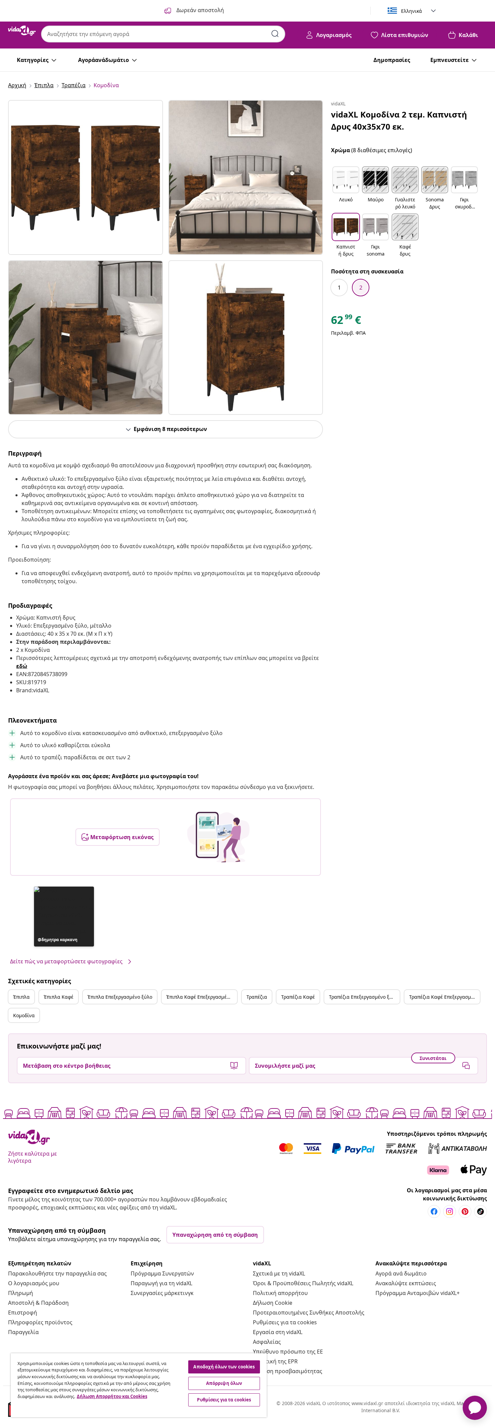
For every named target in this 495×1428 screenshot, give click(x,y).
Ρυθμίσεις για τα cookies (285, 1322)
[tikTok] (480, 1211)
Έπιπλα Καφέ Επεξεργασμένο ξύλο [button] (201, 997)
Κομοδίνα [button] (24, 1015)
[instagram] (449, 1211)
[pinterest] (465, 1211)
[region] (139, 1385)
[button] (64, 917)
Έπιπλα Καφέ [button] (58, 997)
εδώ (21, 666)
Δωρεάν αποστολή (199, 10)
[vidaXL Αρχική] (22, 31)
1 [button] (339, 287)
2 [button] (360, 287)
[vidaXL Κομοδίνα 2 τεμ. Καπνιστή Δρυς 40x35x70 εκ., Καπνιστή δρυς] (85, 177)
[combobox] (163, 34)
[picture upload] (218, 837)
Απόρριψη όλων (224, 1383)
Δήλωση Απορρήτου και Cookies (112, 1396)
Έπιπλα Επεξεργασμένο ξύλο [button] (120, 997)
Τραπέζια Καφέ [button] (298, 997)
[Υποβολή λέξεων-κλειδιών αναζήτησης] (275, 33)
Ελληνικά (411, 11)
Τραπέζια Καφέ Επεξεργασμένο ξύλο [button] (444, 997)
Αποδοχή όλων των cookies (224, 1367)
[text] (346, 322)
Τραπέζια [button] (256, 997)
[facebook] (434, 1211)
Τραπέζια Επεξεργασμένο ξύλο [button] (363, 997)
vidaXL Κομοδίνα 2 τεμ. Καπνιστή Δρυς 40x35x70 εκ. (399, 120)
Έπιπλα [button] (21, 997)
